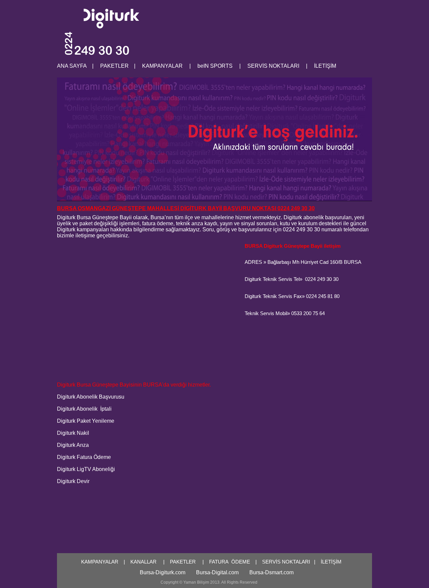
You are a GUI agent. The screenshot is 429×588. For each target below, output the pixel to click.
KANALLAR (143, 562)
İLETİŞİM (331, 562)
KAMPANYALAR (99, 562)
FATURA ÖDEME (229, 562)
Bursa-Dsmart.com (271, 572)
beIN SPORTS (215, 66)
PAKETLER (183, 562)
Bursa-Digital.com (217, 572)
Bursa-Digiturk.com (162, 572)
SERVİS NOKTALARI (286, 562)
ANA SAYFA (72, 66)
